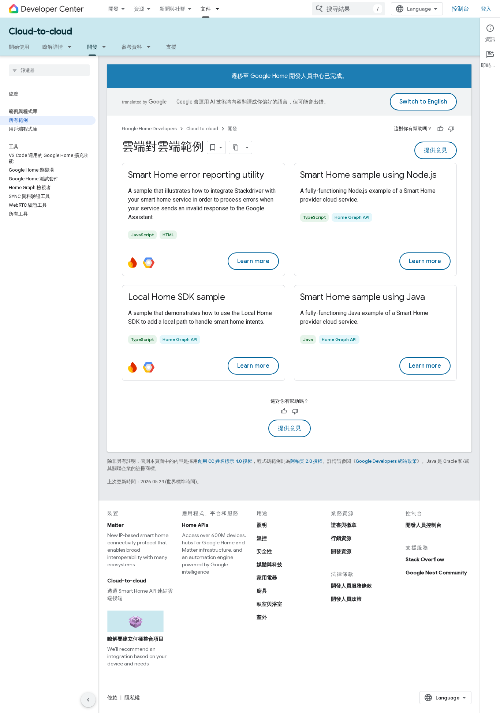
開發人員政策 (346, 599)
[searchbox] (49, 70)
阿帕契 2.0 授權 (306, 461)
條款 (112, 698)
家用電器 (267, 577)
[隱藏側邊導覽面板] (88, 700)
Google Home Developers (149, 128)
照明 (262, 525)
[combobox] (348, 8)
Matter (115, 525)
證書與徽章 (344, 525)
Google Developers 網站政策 (386, 461)
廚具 (262, 591)
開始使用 (19, 47)
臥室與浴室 (269, 604)
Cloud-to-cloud (40, 31)
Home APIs (195, 525)
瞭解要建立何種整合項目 (135, 638)
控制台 (460, 8)
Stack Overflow (425, 559)
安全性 (264, 551)
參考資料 (132, 47)
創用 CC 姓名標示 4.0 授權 (225, 461)
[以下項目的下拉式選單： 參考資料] (151, 47)
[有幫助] (440, 128)
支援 (171, 47)
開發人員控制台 (423, 525)
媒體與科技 (269, 564)
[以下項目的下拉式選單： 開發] (106, 47)
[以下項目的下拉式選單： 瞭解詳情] (72, 47)
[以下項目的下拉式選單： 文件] (219, 9)
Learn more (253, 261)
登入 (486, 9)
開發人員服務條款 (351, 585)
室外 (262, 617)
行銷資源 (341, 538)
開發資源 (341, 551)
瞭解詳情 (52, 47)
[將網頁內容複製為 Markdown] (235, 147)
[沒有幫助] (451, 128)
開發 (113, 8)
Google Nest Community (436, 572)
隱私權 (132, 698)
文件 (206, 8)
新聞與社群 (172, 8)
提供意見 (435, 150)
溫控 (262, 538)
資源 (139, 8)
